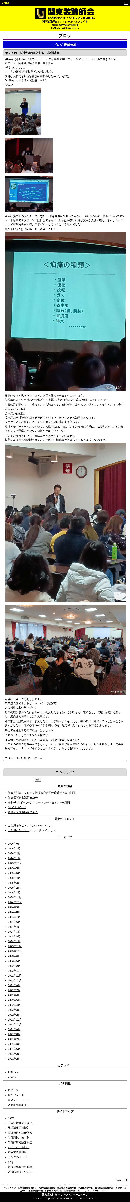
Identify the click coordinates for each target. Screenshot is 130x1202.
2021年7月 (14, 1039)
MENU (5, 3)
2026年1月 (14, 858)
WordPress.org (17, 1104)
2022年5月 (14, 1000)
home (11, 1118)
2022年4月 (14, 1005)
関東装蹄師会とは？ (20, 1122)
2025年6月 (14, 873)
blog (10, 1162)
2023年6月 (14, 956)
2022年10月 (15, 980)
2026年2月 (14, 853)
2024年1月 (14, 941)
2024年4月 (14, 926)
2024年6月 (14, 921)
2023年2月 (14, 965)
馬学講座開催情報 (18, 1127)
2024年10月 (15, 902)
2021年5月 (14, 1048)
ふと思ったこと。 (18, 825)
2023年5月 (14, 961)
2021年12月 (15, 1019)
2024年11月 (15, 897)
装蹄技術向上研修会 (20, 1132)
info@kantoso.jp (69, 28)
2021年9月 (14, 1029)
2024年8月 (14, 912)
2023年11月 (15, 946)
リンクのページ (17, 1157)
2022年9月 (14, 985)
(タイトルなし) (17, 807)
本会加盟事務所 (17, 1152)
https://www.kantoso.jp (65, 24)
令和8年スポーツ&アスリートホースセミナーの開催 (39, 802)
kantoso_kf (40, 825)
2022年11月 (15, 975)
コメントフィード (18, 1099)
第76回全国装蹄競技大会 (23, 812)
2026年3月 (14, 848)
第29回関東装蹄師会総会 (23, 797)
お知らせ (13, 1072)
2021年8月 (14, 1034)
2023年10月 (15, 951)
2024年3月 (14, 931)
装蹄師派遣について (20, 1171)
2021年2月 (14, 1058)
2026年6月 (14, 843)
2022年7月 (14, 990)
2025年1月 (14, 892)
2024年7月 (14, 917)
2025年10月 (15, 863)
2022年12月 (15, 970)
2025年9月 (14, 868)
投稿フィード (16, 1095)
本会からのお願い (18, 1147)
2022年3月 (14, 1009)
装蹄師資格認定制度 (20, 1142)
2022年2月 (14, 1014)
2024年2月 (14, 936)
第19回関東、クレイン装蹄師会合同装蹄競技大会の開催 (41, 792)
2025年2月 (14, 887)
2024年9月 (14, 907)
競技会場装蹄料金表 (20, 1166)
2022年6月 (14, 995)
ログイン (13, 1090)
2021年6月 (14, 1044)
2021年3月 (14, 1053)
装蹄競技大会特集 (18, 1137)
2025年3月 (14, 882)
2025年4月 (14, 877)
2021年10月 (15, 1024)
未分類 (12, 1076)
